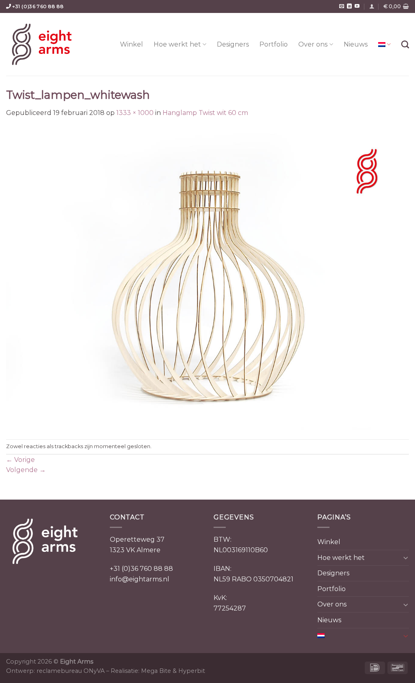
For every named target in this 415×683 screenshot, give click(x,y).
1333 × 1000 (135, 113)
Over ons (312, 44)
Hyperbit (191, 670)
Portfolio (273, 44)
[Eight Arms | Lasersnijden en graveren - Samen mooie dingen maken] (41, 44)
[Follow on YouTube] (357, 6)
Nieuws (356, 44)
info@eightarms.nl (139, 579)
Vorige (20, 460)
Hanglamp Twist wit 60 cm (205, 113)
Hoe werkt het (177, 44)
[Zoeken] (405, 44)
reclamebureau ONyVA (70, 670)
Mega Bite (156, 670)
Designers (233, 44)
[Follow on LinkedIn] (349, 6)
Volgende (26, 470)
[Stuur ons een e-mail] (341, 6)
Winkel (131, 44)
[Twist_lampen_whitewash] (207, 278)
